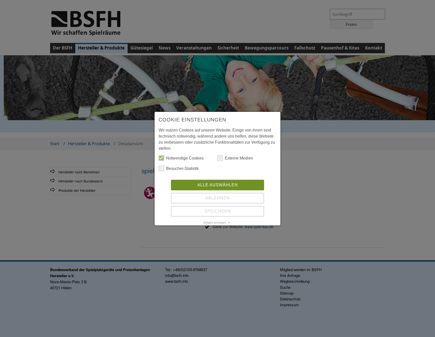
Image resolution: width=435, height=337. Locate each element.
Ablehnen (217, 198)
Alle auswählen (217, 185)
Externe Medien (239, 158)
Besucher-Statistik (182, 168)
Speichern (217, 211)
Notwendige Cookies (185, 158)
